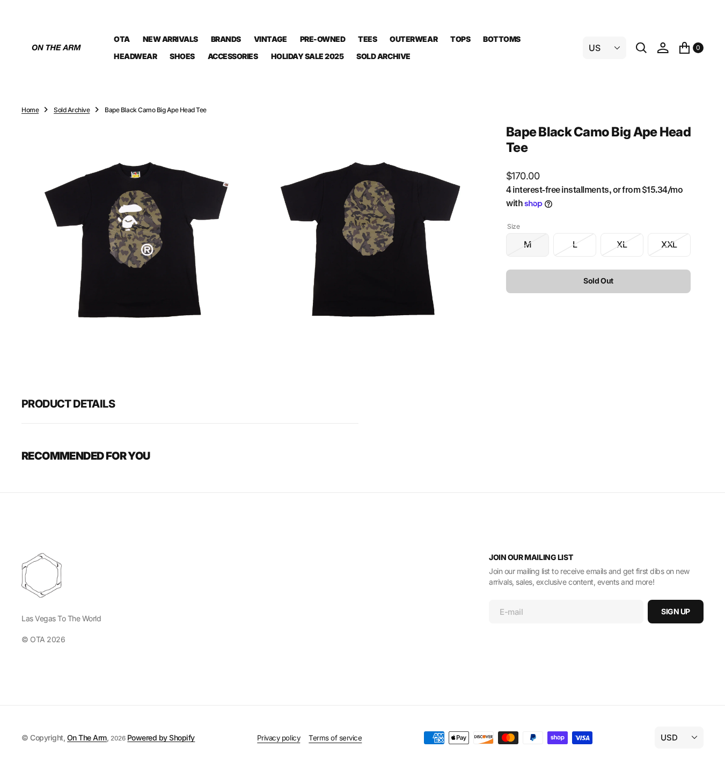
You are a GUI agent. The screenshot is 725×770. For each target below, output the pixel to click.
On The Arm (87, 737)
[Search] (641, 48)
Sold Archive (72, 110)
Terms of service (335, 737)
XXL (676, 247)
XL (630, 247)
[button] (662, 47)
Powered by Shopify (161, 737)
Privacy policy (278, 737)
